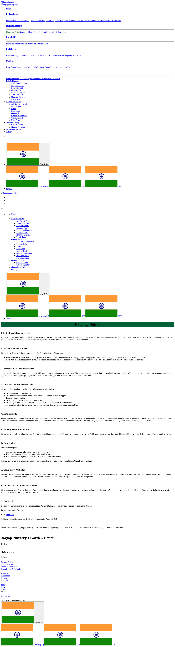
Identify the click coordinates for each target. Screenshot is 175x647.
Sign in (9, 188)
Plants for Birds (12, 44)
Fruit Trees (51, 79)
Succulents (66, 67)
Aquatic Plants (21, 67)
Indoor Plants (11, 20)
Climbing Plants (43, 67)
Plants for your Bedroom (65, 20)
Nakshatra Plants (26, 32)
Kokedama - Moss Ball (47, 55)
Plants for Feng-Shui (41, 32)
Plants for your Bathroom (85, 20)
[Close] (2, 210)
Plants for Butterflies (27, 44)
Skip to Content (7, 2)
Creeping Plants (56, 67)
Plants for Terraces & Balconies (108, 20)
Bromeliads (32, 67)
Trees (58, 79)
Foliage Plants (30, 79)
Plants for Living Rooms (27, 20)
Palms (8, 79)
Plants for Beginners (64, 55)
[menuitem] (8, 9)
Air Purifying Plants (58, 32)
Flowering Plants (18, 79)
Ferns (38, 79)
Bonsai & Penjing (13, 55)
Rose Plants (11, 67)
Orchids (44, 79)
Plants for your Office (45, 20)
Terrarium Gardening (29, 55)
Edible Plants (78, 55)
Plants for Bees (42, 44)
